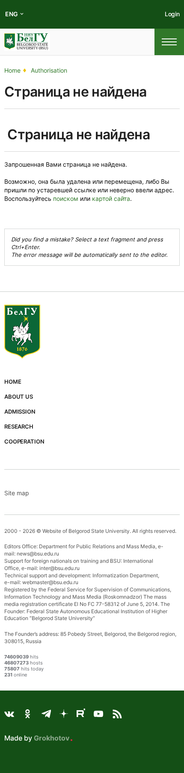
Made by (36, 738)
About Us (18, 396)
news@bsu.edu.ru (38, 553)
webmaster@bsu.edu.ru (50, 582)
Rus (11, 20)
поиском (65, 198)
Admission (20, 411)
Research (18, 426)
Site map (16, 493)
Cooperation (24, 441)
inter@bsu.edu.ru (59, 568)
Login (172, 14)
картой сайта (111, 198)
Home (12, 381)
